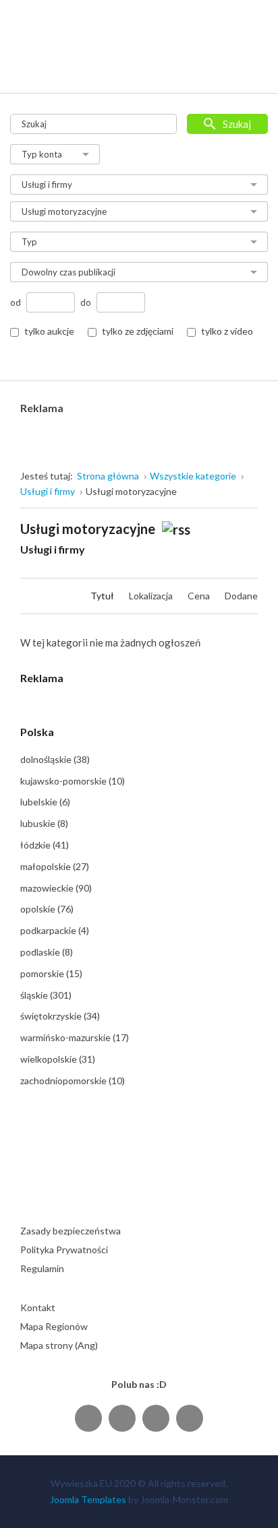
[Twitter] (122, 1418)
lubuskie (44, 823)
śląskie (46, 995)
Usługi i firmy (52, 549)
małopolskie (54, 866)
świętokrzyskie (60, 1016)
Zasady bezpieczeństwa (70, 1230)
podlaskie (46, 952)
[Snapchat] (189, 1418)
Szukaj (237, 124)
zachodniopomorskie (72, 1080)
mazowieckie (56, 888)
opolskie (47, 909)
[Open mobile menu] (249, 69)
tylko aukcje (49, 331)
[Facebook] (88, 1418)
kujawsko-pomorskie (72, 781)
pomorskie (51, 973)
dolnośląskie (55, 759)
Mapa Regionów (54, 1326)
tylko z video (227, 331)
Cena (200, 595)
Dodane (241, 595)
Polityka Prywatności (64, 1249)
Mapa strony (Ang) (59, 1345)
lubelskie (45, 801)
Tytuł (103, 595)
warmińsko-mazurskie (74, 1037)
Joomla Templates (88, 1499)
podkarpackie (54, 930)
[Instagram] (155, 1418)
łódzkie (44, 845)
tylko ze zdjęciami (137, 331)
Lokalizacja (152, 595)
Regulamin (42, 1268)
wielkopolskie (57, 1059)
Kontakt (37, 1307)
